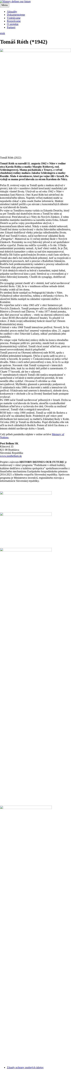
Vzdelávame (14, 17)
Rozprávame (14, 21)
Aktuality (12, 11)
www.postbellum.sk (11, 455)
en (1, 33)
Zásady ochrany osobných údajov (25, 1067)
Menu (4, 5)
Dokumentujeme (16, 14)
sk (4, 33)
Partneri (11, 27)
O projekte (12, 24)
